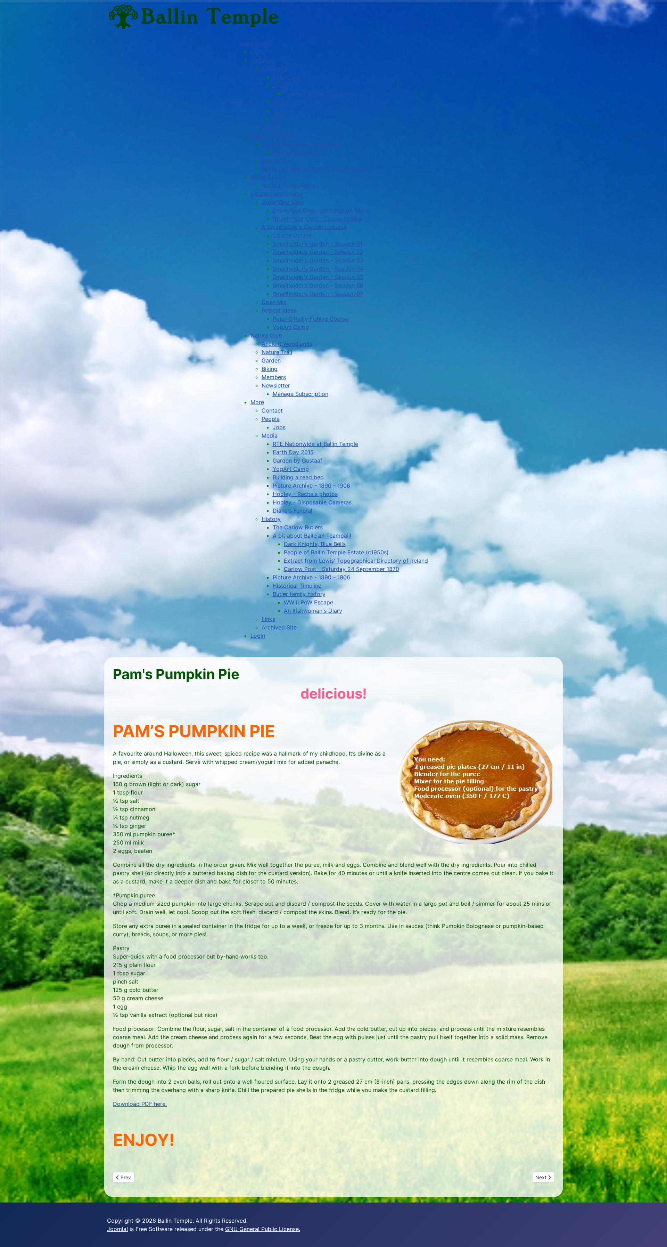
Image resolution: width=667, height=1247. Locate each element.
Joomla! (117, 1228)
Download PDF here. (140, 1103)
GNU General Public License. (262, 1228)
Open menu (254, 43)
